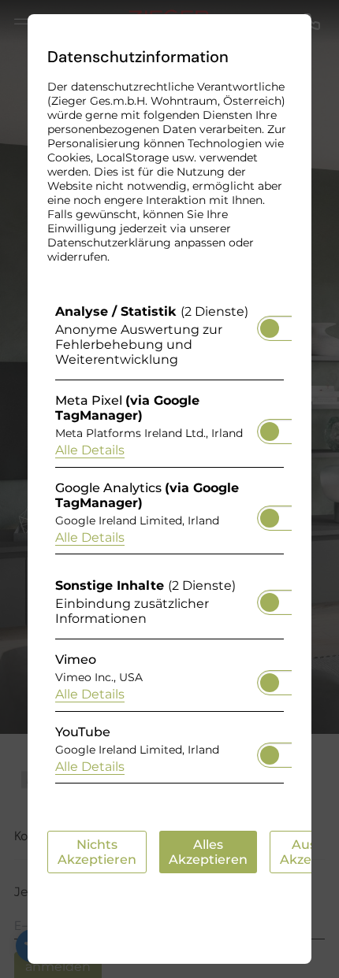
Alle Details (90, 450)
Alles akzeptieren (208, 852)
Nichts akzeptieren (97, 852)
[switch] (269, 323)
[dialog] (169, 489)
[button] (269, 328)
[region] (169, 547)
